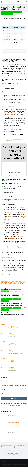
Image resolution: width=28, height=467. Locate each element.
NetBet (10, 350)
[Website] (19, 453)
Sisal (9, 333)
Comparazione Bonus (14, 175)
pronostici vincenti (19, 282)
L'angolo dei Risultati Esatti (7, 11)
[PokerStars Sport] (4, 358)
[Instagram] (16, 453)
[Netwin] (3, 324)
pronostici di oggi (12, 282)
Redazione (9, 464)
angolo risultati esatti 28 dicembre (16, 281)
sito (24, 71)
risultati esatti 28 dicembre (8, 283)
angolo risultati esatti (6, 281)
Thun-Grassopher (12, 414)
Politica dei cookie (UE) (21, 464)
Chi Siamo (4, 464)
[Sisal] (2, 332)
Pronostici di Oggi (18, 11)
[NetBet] (3, 349)
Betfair (24, 112)
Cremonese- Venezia (13, 422)
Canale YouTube (14, 73)
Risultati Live (14, 254)
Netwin (10, 325)
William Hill (10, 114)
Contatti (14, 464)
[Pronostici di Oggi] (14, 1)
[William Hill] (4, 366)
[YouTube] (12, 453)
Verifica (22, 30)
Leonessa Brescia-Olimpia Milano (16, 431)
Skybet (5, 112)
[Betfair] (3, 341)
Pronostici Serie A (5, 291)
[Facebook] (8, 453)
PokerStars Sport (12, 359)
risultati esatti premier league (18, 283)
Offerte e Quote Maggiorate (7, 298)
